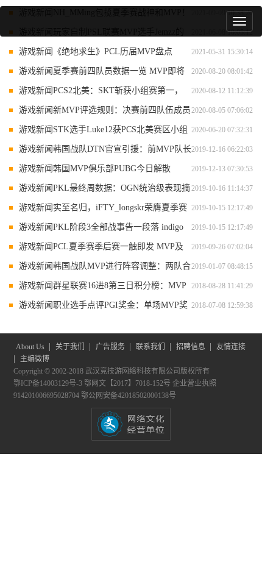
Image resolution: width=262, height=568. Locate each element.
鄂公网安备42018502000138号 (128, 395)
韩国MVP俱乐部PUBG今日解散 (112, 168)
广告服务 (111, 347)
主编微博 (34, 359)
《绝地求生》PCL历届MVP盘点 (112, 51)
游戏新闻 (36, 51)
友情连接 (231, 347)
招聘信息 (191, 347)
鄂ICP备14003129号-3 (48, 383)
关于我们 (71, 347)
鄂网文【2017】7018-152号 (128, 383)
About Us (31, 347)
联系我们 (151, 347)
